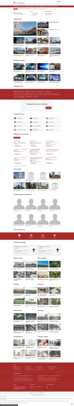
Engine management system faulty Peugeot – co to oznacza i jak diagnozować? (30, 322)
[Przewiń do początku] (72, 404)
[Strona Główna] (14, 6)
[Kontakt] (60, 2)
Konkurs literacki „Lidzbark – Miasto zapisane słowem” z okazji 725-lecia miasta (54, 56)
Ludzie (53, 6)
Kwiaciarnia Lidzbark (52, 366)
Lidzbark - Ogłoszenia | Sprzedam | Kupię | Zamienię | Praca (36, 8)
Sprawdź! (49, 107)
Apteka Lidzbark (34, 118)
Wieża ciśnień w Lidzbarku (17, 179)
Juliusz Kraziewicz (39, 210)
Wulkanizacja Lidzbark (17, 369)
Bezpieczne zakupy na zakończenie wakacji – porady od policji (47, 380)
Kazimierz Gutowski (16, 210)
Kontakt (31, 387)
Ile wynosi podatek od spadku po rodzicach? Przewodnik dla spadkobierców (18, 280)
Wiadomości (17, 6)
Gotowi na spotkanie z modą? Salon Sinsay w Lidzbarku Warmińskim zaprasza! (42, 295)
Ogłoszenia (27, 6)
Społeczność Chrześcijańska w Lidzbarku (43, 179)
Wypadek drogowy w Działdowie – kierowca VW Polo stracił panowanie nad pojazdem (30, 71)
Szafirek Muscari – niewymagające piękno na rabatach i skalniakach (23, 380)
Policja (21, 6)
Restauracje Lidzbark (41, 369)
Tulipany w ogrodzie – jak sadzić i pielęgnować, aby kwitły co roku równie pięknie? (54, 280)
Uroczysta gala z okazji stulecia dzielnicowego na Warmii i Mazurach (23, 375)
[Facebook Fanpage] (57, 2)
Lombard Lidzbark (50, 118)
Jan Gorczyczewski (52, 210)
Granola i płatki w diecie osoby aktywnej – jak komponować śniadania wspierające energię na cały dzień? (54, 348)
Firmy (23, 6)
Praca (30, 6)
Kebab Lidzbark (52, 369)
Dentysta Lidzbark (19, 118)
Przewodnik (49, 6)
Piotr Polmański (27, 210)
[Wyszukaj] (57, 4)
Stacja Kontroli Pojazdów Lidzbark (30, 369)
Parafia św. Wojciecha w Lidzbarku (54, 179)
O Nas (33, 392)
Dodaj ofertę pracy (16, 137)
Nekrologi (37, 6)
